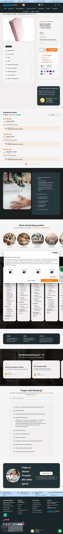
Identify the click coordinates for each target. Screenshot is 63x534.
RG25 (50, 341)
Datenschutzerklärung (36, 512)
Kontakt (19, 508)
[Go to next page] (39, 164)
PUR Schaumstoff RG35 (28, 338)
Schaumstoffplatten (42, 182)
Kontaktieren (44, 393)
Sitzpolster (9, 246)
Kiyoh (53, 94)
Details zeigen (53, 276)
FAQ (36, 394)
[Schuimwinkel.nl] (6, 520)
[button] (58, 4)
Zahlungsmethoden (36, 502)
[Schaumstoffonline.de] (4, 520)
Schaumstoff (8, 14)
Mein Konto (20, 512)
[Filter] (49, 115)
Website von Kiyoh (40, 357)
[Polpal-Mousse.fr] (8, 520)
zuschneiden (40, 188)
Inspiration (20, 513)
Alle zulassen (49, 280)
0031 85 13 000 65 (6, 504)
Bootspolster (51, 246)
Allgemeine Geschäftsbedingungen (37, 509)
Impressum (20, 504)
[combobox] (25, 5)
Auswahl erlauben (31, 280)
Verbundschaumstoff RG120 (45, 339)
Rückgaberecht (35, 506)
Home (4, 14)
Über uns (19, 506)
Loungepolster (23, 246)
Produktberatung (45, 473)
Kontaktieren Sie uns (36, 227)
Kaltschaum (14, 14)
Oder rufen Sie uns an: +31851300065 (46, 477)
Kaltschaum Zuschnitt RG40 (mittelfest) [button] (15, 128)
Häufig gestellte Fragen (22, 510)
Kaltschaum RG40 (27, 339)
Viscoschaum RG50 (11, 338)
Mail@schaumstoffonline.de (9, 502)
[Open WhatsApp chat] (60, 531)
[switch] (24, 272)
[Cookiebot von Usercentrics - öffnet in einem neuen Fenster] (52, 253)
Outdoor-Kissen (37, 246)
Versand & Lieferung (36, 504)
